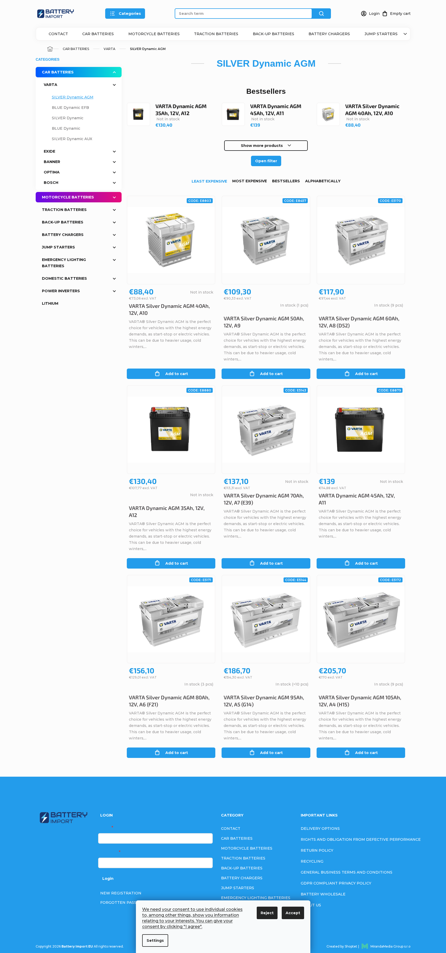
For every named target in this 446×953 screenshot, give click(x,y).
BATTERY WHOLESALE (323, 894)
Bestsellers (286, 181)
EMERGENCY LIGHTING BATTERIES (64, 262)
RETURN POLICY (317, 850)
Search (321, 13)
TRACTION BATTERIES (216, 34)
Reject (267, 913)
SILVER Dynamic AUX (72, 138)
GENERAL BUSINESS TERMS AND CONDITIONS (346, 872)
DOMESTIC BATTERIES (64, 278)
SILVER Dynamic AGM (72, 97)
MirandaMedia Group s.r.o (390, 946)
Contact (58, 34)
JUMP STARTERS (381, 34)
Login (108, 878)
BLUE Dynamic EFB (70, 107)
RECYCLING (312, 861)
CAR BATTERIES (98, 34)
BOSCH (51, 182)
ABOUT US (311, 905)
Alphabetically (323, 181)
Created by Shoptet (341, 946)
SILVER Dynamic (67, 118)
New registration (120, 893)
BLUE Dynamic (66, 128)
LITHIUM (50, 303)
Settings (155, 940)
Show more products (262, 145)
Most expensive (249, 181)
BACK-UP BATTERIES (273, 34)
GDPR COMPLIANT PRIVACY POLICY (336, 883)
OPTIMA (52, 172)
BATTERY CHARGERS (329, 34)
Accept (293, 913)
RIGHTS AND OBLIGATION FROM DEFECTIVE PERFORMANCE (361, 839)
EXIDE (49, 151)
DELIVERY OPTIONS (320, 828)
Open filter (266, 161)
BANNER (52, 161)
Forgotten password (125, 902)
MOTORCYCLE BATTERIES (154, 34)
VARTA (50, 84)
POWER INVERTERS (61, 291)
